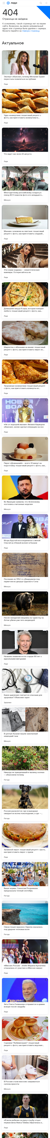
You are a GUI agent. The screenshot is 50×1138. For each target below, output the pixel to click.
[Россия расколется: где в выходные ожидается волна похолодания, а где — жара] (25, 803)
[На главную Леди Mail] (13, 3)
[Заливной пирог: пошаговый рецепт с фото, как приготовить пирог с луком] (25, 841)
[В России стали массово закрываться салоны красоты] (25, 1073)
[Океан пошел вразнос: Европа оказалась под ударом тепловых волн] (25, 919)
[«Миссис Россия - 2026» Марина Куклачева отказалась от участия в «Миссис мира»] (25, 957)
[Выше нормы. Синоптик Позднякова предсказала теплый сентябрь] (25, 880)
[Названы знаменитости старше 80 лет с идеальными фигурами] (25, 648)
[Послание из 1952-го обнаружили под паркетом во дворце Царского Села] (25, 571)
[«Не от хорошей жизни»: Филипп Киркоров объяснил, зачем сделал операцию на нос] (25, 416)
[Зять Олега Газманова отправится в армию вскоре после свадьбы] (25, 996)
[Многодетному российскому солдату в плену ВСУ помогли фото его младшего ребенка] (25, 184)
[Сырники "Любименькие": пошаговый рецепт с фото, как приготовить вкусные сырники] (25, 1035)
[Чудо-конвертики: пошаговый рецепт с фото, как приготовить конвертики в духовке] (25, 107)
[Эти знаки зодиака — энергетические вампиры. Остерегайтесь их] (25, 262)
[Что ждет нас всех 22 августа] (25, 146)
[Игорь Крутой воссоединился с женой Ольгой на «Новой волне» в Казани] (25, 532)
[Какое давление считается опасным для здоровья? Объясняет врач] (25, 687)
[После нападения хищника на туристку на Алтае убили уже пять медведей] (25, 609)
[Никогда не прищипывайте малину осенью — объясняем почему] (25, 764)
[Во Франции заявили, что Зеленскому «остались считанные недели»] (25, 494)
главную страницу (30, 31)
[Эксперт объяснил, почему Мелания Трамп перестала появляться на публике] (25, 68)
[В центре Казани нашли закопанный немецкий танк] (25, 725)
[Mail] (8, 3)
